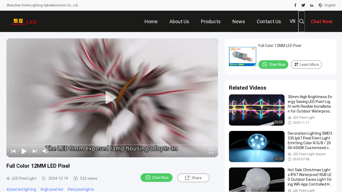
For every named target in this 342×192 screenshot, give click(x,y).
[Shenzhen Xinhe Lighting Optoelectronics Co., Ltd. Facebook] (295, 5)
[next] (34, 151)
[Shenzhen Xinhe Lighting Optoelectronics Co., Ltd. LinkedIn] (312, 5)
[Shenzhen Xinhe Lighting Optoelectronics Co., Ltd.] (23, 21)
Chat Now (160, 177)
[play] (112, 98)
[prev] (13, 151)
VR (293, 21)
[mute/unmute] (45, 151)
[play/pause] (24, 151)
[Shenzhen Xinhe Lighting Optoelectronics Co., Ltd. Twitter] (303, 5)
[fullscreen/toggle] (211, 151)
